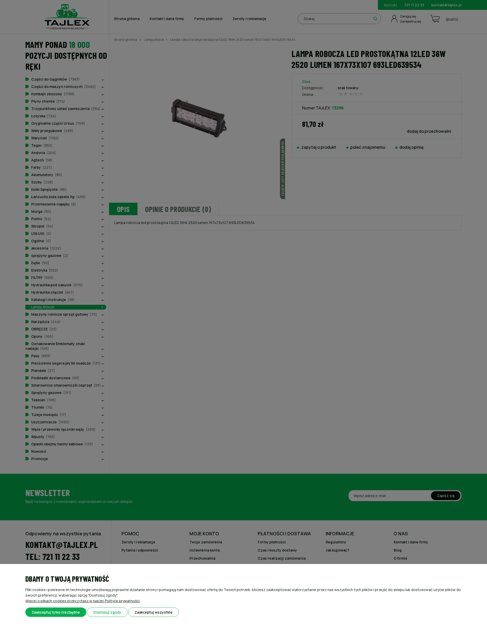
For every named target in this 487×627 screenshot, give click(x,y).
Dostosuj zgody (107, 612)
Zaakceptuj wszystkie (153, 612)
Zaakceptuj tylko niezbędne (56, 612)
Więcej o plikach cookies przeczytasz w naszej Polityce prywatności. (82, 600)
